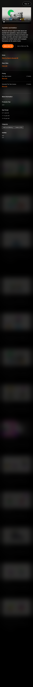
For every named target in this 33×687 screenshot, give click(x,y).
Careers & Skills (19, 127)
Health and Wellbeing (8, 127)
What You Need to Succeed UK (10, 58)
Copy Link (4, 66)
